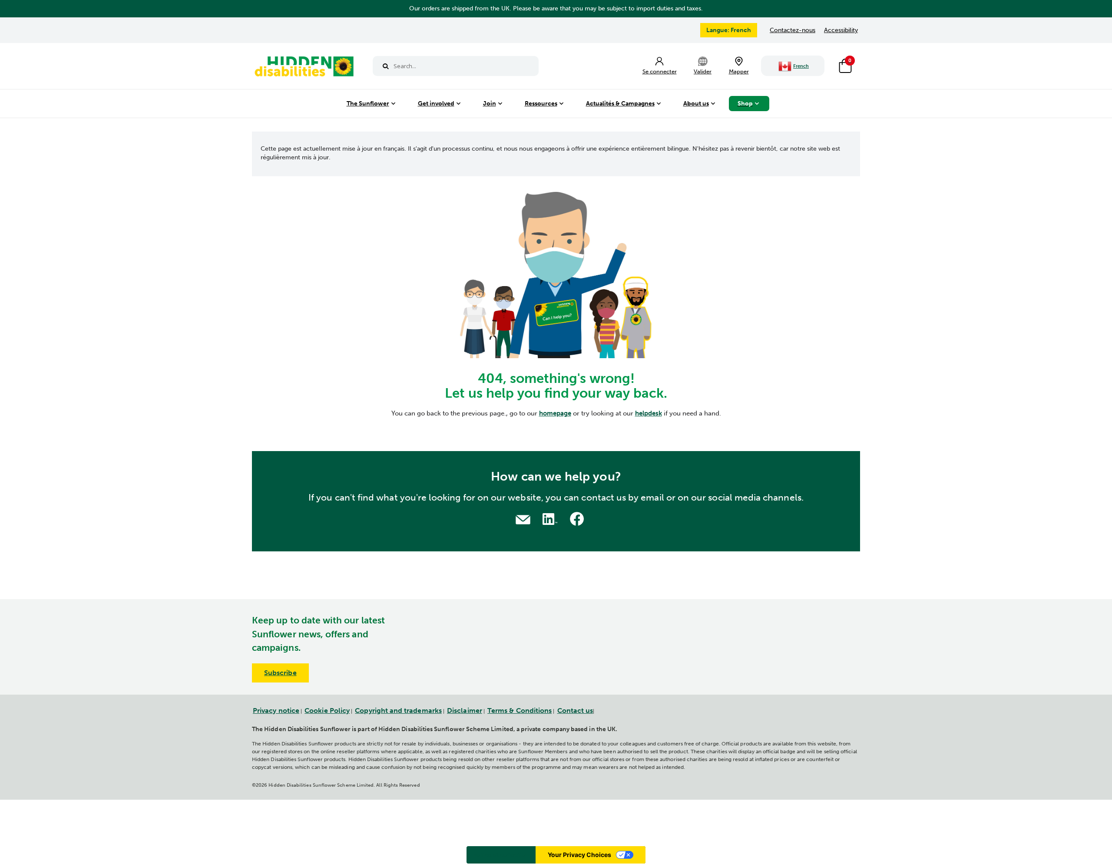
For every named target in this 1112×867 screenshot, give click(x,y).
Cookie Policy (327, 710)
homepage (555, 413)
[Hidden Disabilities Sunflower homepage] (303, 68)
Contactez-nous (792, 30)
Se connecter (659, 71)
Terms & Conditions (519, 710)
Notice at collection (501, 854)
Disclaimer (464, 710)
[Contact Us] (523, 518)
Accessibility (841, 30)
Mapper (739, 71)
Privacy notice (276, 710)
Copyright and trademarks (398, 710)
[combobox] (455, 66)
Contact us (575, 710)
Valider (703, 71)
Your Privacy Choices (579, 854)
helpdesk (648, 413)
